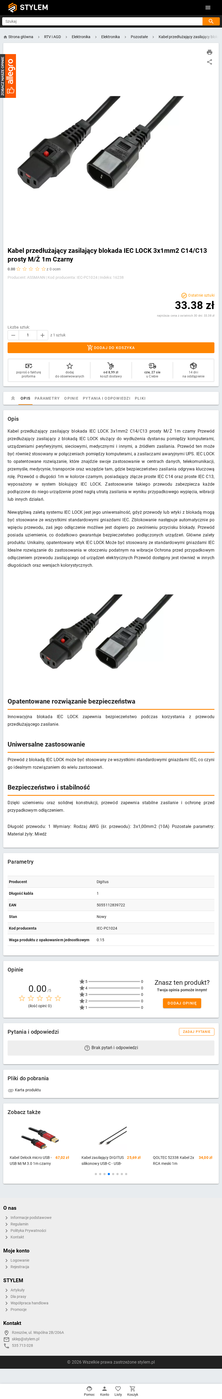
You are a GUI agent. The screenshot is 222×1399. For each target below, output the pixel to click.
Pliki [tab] (140, 398)
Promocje (18, 1309)
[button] (96, 1174)
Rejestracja (19, 1267)
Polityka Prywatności (28, 1230)
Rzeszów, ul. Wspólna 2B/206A (38, 1332)
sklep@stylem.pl (25, 1339)
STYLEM (34, 7)
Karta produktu (27, 1090)
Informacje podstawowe (30, 1217)
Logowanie (19, 1260)
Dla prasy (18, 1296)
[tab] (13, 398)
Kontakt (17, 1237)
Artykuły (17, 1290)
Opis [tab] (25, 398)
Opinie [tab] (71, 398)
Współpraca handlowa (29, 1303)
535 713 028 (22, 1345)
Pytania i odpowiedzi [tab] (106, 398)
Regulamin (19, 1224)
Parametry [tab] (47, 398)
